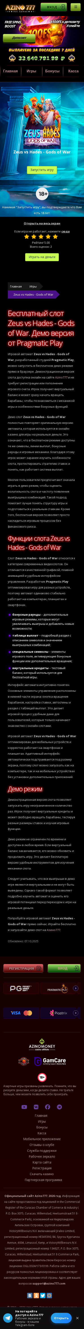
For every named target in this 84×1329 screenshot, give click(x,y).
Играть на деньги (42, 257)
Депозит (19, 37)
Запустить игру (42, 170)
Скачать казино (42, 1174)
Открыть (61, 1318)
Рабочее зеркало (42, 1156)
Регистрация (21, 968)
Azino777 (61, 377)
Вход (52, 7)
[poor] (33, 236)
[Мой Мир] (49, 1295)
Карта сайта (41, 1162)
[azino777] (35, 1106)
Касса (73, 71)
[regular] (41, 236)
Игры (31, 71)
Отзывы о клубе (42, 1145)
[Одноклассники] (36, 1295)
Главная (10, 71)
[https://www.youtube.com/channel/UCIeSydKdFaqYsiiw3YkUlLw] (24, 1106)
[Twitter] (42, 1295)
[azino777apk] (59, 1106)
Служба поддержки (41, 1150)
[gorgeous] (55, 236)
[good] (48, 236)
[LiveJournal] (55, 1295)
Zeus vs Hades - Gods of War (33, 294)
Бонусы (52, 71)
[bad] (26, 236)
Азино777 (53, 930)
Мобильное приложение (42, 1139)
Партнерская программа (43, 1180)
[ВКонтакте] (29, 1295)
